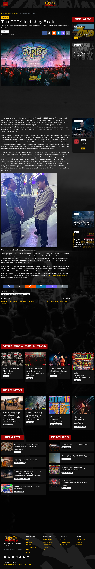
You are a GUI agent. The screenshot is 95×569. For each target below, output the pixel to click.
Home (28, 539)
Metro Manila (47, 539)
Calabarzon (47, 545)
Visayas (45, 547)
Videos (28, 550)
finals (27, 294)
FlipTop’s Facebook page (58, 275)
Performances (65, 542)
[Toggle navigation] (5, 4)
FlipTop (4, 294)
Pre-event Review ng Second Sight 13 (57, 301)
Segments (63, 545)
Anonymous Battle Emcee (22, 478)
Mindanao (46, 550)
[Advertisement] (35, 102)
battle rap (10, 294)
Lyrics (28, 553)
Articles (7, 13)
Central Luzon (48, 542)
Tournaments (31, 547)
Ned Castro (30, 422)
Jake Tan (5, 32)
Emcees (29, 545)
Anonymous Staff (56, 424)
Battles (62, 539)
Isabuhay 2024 (19, 294)
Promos (79, 545)
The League (80, 539)
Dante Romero (7, 424)
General (14, 13)
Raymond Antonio (80, 426)
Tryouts (79, 542)
